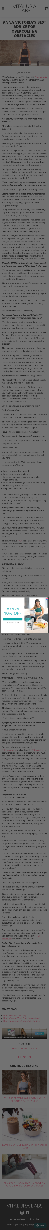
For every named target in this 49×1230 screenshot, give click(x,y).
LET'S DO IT (13, 619)
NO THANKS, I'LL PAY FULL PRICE (13, 622)
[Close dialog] (47, 598)
